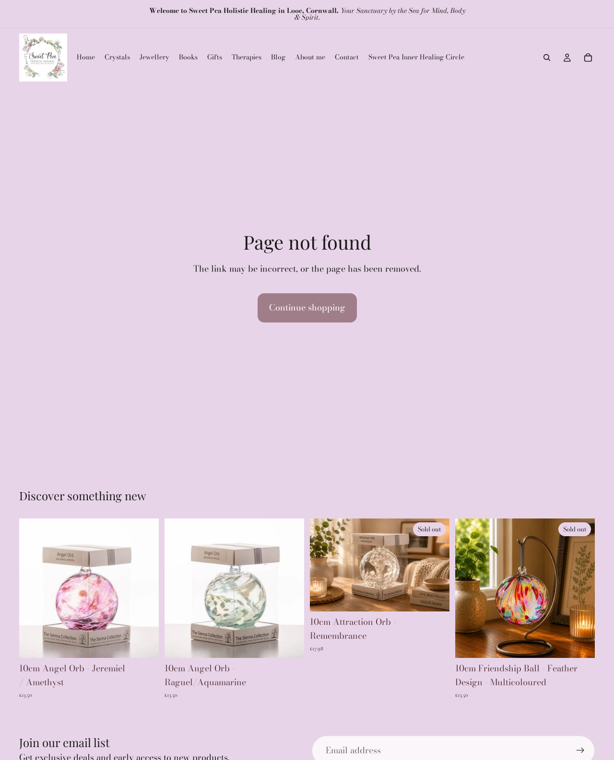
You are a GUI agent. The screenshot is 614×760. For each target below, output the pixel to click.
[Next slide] (435, 565)
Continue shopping (307, 307)
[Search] (546, 57)
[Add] (144, 643)
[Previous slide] (324, 565)
